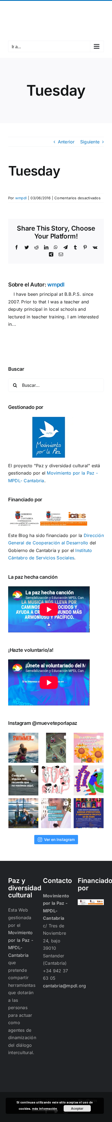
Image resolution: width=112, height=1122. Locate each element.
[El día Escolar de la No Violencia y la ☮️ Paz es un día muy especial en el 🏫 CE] (56, 748)
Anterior (66, 141)
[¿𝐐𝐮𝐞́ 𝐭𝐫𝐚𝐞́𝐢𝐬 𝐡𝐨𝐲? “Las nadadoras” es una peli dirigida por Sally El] (23, 748)
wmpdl (21, 198)
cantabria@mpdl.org (56, 12)
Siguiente (89, 141)
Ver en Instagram (59, 839)
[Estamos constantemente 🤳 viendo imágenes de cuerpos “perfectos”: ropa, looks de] (56, 780)
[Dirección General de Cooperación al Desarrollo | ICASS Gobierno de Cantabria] (91, 903)
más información (44, 1108)
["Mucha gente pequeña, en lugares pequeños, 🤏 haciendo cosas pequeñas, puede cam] (56, 813)
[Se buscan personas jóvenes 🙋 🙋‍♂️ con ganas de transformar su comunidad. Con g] (89, 780)
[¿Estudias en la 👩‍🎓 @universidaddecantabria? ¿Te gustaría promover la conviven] (89, 813)
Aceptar (77, 1108)
